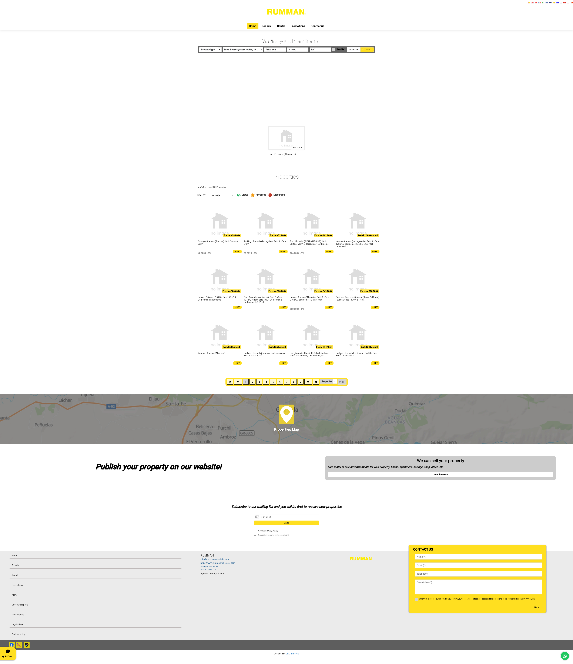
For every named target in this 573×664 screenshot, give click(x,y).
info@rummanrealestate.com (215, 559)
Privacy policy (18, 614)
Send (286, 522)
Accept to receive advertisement (273, 535)
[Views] (242, 195)
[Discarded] (276, 195)
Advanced (353, 49)
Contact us (317, 26)
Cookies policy (18, 634)
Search (368, 49)
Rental (281, 26)
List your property (20, 605)
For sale (267, 26)
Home (252, 26)
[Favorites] (258, 195)
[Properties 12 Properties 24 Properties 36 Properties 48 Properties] (328, 381)
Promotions (298, 26)
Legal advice (17, 624)
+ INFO (237, 251)
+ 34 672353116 (208, 569)
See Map (341, 49)
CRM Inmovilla (292, 654)
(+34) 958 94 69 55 (209, 566)
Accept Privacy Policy (268, 530)
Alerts (14, 595)
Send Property (440, 474)
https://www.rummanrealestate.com (218, 563)
